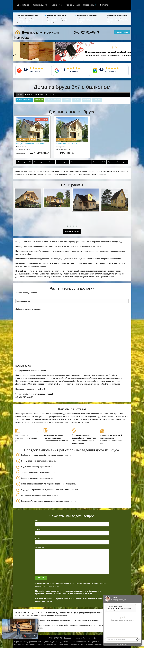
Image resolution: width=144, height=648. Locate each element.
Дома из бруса (23, 5)
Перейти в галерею (72, 232)
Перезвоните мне (121, 32)
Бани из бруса (56, 5)
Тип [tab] (20, 94)
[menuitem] (23, 5)
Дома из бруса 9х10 (24, 162)
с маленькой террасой (24, 99)
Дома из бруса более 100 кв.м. (44, 162)
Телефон (38, 530)
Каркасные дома (40, 5)
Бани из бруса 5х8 (99, 162)
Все (52, 94)
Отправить (41, 578)
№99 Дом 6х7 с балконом (66, 143)
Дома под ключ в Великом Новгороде (36, 34)
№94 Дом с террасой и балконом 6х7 (31, 143)
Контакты (104, 5)
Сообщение (39, 548)
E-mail (37, 539)
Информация (88, 5)
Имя (36, 520)
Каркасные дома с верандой (80, 162)
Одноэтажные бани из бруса (117, 162)
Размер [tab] (29, 94)
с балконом (39, 99)
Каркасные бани (73, 5)
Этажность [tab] (42, 94)
